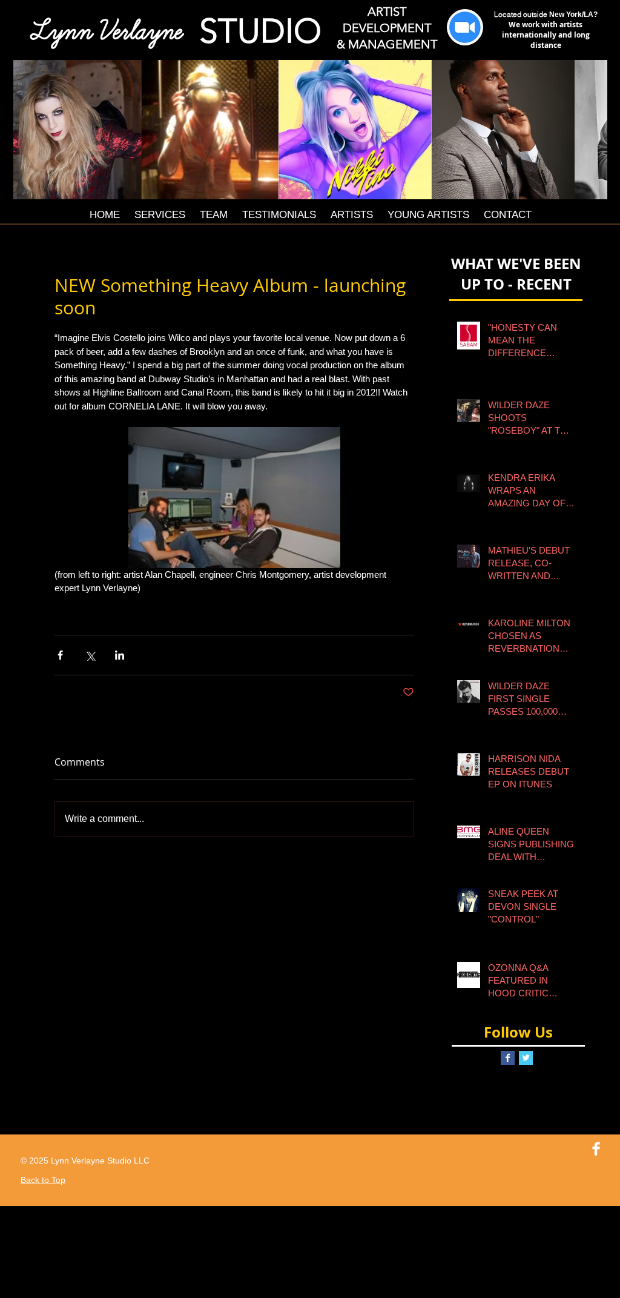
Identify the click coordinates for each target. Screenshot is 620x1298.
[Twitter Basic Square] (526, 1058)
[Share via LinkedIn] (119, 655)
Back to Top (43, 1180)
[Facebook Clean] (596, 1149)
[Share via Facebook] (60, 655)
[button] (310, 129)
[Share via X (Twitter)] (90, 655)
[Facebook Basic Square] (508, 1058)
